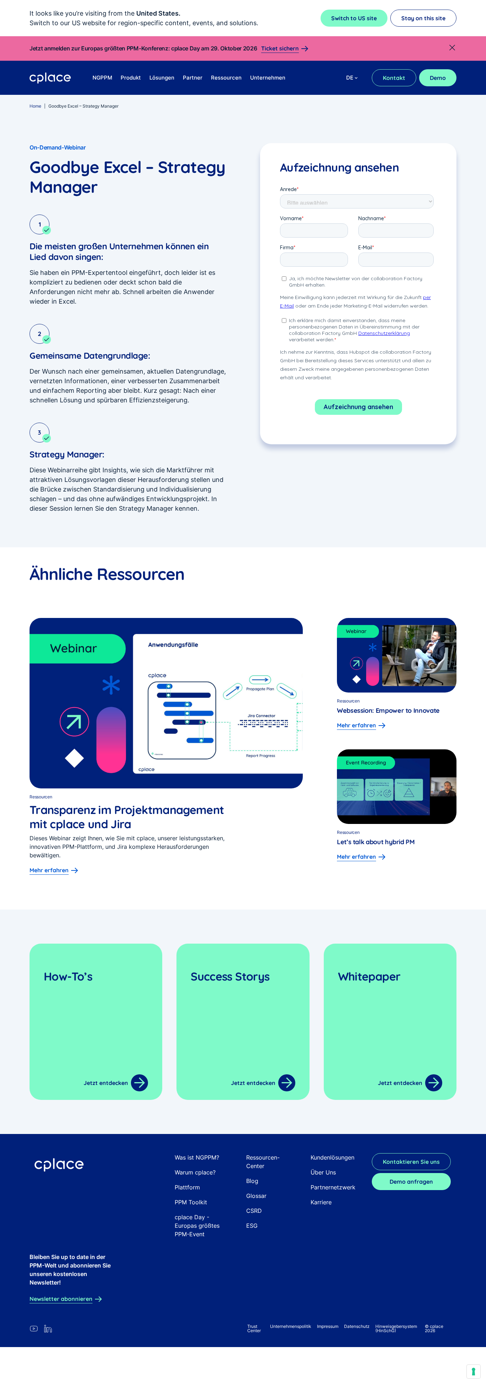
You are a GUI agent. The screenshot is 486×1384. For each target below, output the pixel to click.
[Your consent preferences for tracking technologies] (473, 1371)
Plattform (187, 1187)
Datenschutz (357, 1326)
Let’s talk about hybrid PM (376, 842)
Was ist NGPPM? (197, 1157)
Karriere (321, 1202)
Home (35, 106)
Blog (252, 1180)
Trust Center (254, 1328)
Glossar (256, 1195)
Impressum (327, 1326)
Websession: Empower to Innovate (389, 710)
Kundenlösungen (332, 1157)
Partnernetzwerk (333, 1187)
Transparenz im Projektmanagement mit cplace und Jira (127, 817)
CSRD (254, 1210)
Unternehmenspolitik (290, 1326)
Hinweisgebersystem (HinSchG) (396, 1328)
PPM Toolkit (191, 1202)
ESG (252, 1225)
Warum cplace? (195, 1172)
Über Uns (323, 1172)
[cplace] (50, 78)
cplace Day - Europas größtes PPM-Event (197, 1226)
